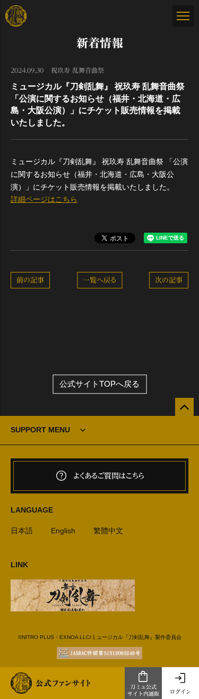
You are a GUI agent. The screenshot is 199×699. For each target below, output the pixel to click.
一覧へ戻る (99, 280)
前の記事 (30, 280)
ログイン (180, 691)
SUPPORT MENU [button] (40, 429)
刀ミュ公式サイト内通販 (143, 690)
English (63, 530)
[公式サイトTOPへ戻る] (184, 407)
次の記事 (169, 280)
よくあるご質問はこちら (108, 476)
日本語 (22, 530)
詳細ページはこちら (44, 199)
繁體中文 (108, 530)
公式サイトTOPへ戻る (99, 384)
